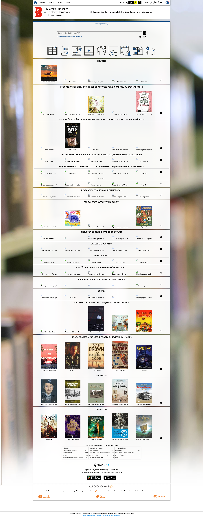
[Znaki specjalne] (144, 36)
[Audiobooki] (77, 56)
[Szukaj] (144, 33)
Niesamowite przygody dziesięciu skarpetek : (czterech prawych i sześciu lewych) (82, 457)
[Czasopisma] (65, 56)
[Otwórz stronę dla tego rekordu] (49, 73)
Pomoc (60, 2)
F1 (155, 2)
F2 (160, 2)
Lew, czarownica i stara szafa (70, 450)
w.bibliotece (91, 491)
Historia (51, 2)
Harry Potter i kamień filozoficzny (71, 454)
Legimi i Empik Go (67, 452)
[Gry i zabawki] (126, 56)
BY (139, 2)
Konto (68, 2)
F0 (151, 2)
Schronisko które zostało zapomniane (124, 452)
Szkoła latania (66, 455)
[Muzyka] (101, 56)
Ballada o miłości (119, 455)
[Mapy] (150, 56)
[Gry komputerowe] (113, 56)
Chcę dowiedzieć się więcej (92, 515)
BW (131, 2)
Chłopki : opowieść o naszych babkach (98, 455)
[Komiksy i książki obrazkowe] (138, 56)
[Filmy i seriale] (89, 56)
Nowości (43, 2)
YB (135, 2)
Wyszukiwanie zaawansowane (66, 36)
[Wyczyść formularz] (140, 36)
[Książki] (52, 56)
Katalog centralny (101, 24)
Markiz (116, 457)
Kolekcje (79, 36)
